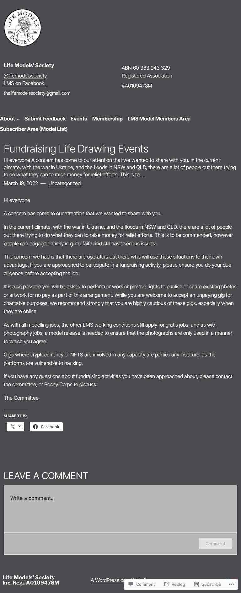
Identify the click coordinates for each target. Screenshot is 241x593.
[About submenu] (17, 118)
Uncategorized (64, 183)
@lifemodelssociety (25, 75)
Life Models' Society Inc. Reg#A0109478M (31, 580)
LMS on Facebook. (25, 83)
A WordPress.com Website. (121, 580)
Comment (215, 543)
